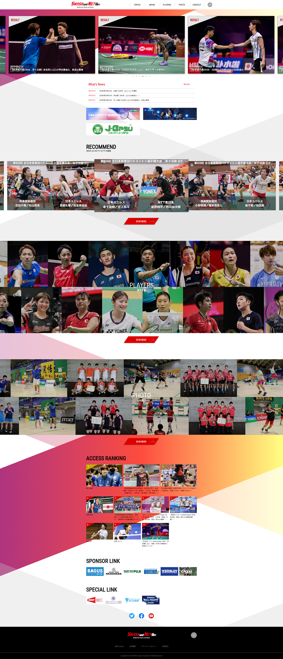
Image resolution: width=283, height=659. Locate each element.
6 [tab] (150, 76)
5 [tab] (146, 76)
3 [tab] (140, 76)
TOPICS (137, 4)
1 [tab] (133, 76)
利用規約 (165, 646)
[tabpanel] (141, 45)
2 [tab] (136, 76)
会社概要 (132, 646)
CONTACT (197, 4)
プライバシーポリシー (149, 646)
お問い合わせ (119, 646)
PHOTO (182, 4)
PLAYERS (167, 4)
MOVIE (152, 4)
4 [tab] (143, 76)
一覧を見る (186, 84)
